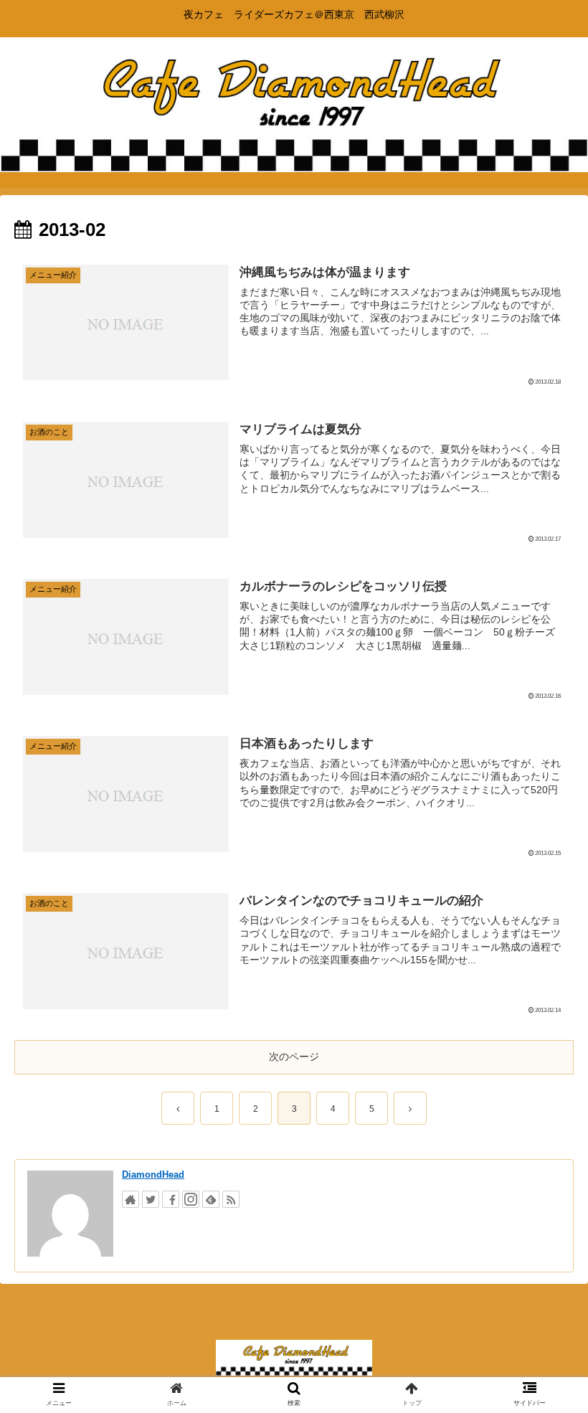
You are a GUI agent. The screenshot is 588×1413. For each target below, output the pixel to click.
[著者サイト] (130, 1199)
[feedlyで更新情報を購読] (210, 1199)
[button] (543, 1232)
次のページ (294, 1056)
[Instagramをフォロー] (190, 1199)
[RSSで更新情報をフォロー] (231, 1199)
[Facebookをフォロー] (170, 1199)
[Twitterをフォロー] (150, 1199)
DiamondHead (153, 1174)
